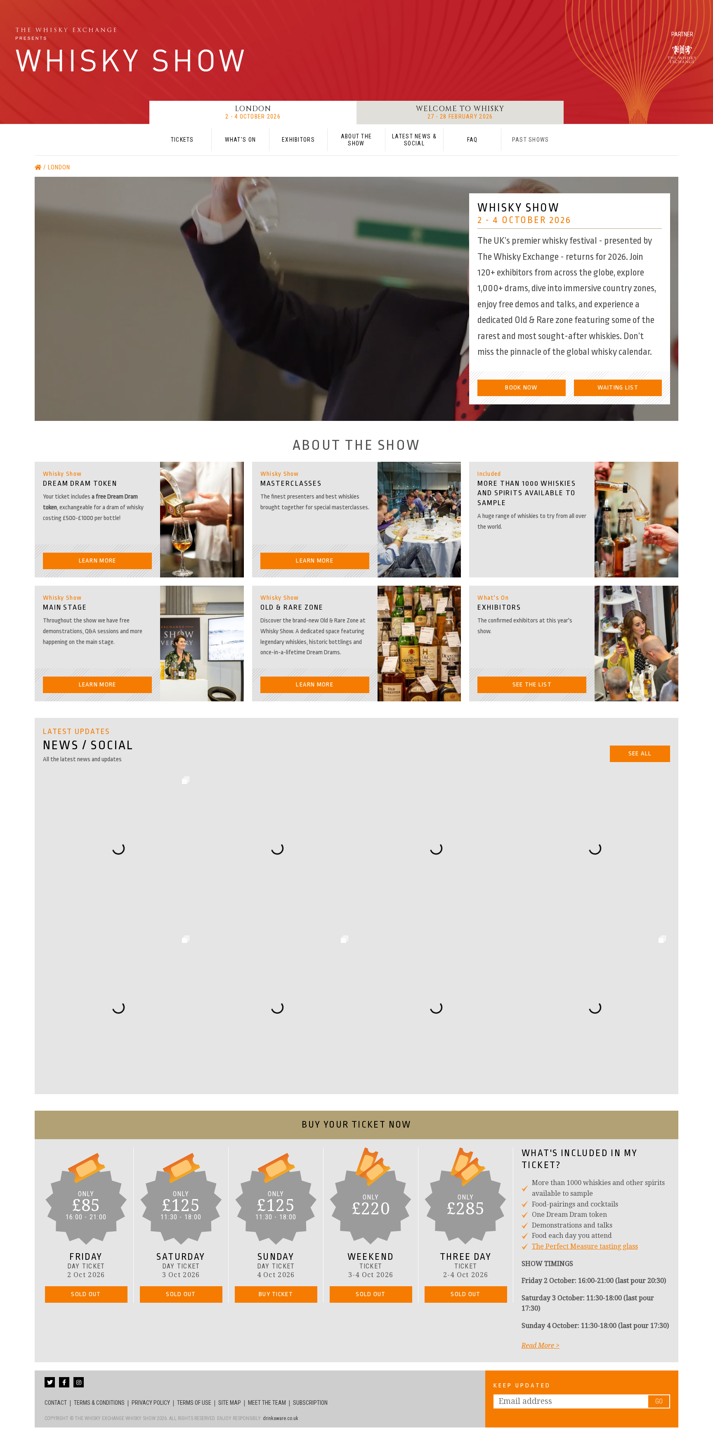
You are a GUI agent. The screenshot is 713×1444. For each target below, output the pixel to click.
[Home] (39, 167)
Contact (56, 1402)
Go (659, 1401)
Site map (229, 1402)
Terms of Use (194, 1402)
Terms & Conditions (99, 1402)
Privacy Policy (151, 1402)
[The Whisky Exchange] (682, 54)
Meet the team (267, 1402)
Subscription (310, 1402)
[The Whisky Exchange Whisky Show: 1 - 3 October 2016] (132, 49)
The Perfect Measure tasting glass (585, 1246)
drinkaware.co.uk (280, 1418)
